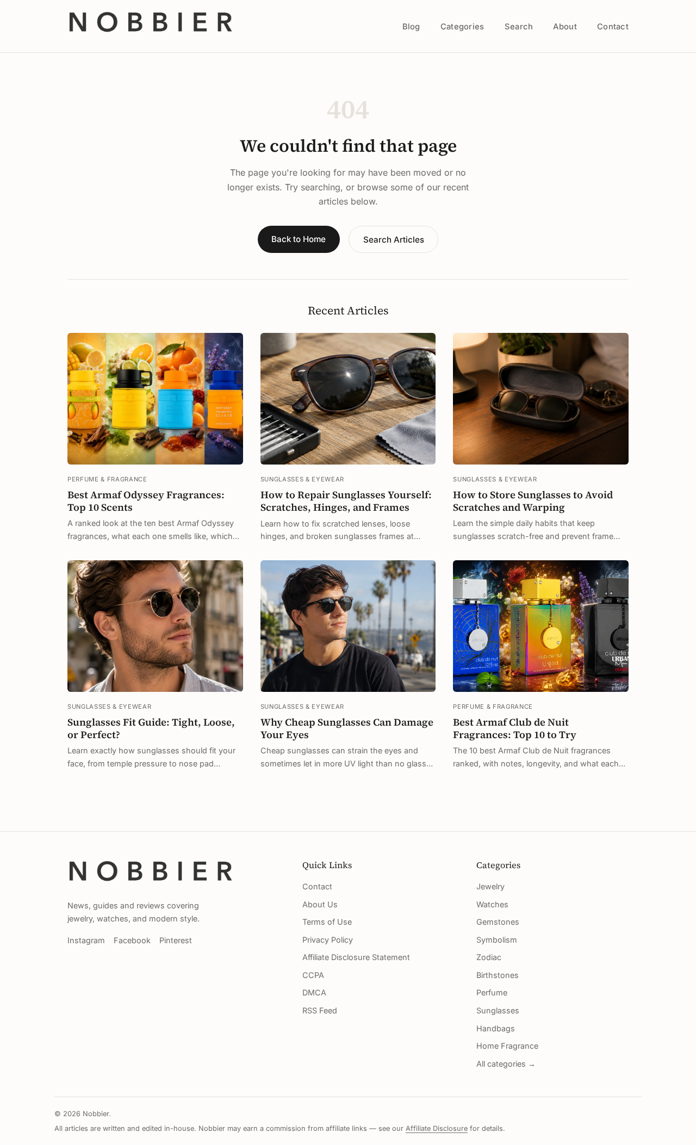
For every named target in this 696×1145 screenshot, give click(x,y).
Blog (411, 27)
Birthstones (497, 975)
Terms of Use (327, 921)
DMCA (314, 992)
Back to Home (298, 239)
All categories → (506, 1063)
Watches (492, 904)
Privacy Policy (327, 939)
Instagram (86, 940)
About (564, 27)
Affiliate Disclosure (437, 1128)
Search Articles (393, 239)
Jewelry (490, 886)
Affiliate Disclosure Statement (356, 957)
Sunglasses (497, 1010)
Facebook (132, 940)
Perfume (491, 992)
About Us (320, 904)
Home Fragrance (507, 1045)
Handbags (495, 1028)
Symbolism (496, 939)
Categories (462, 27)
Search (519, 27)
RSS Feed (319, 1010)
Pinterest (175, 940)
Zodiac (488, 957)
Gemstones (497, 921)
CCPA (313, 975)
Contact (613, 27)
